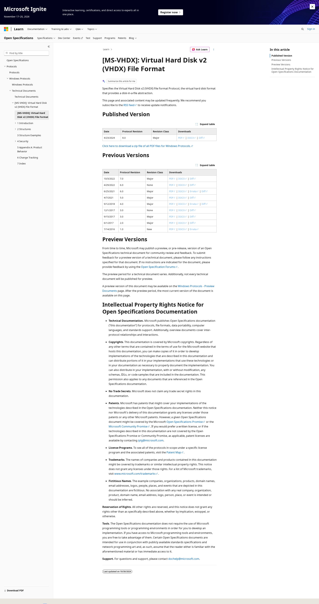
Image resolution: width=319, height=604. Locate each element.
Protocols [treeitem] (14, 72)
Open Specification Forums (158, 267)
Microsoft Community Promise (128, 426)
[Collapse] (49, 46)
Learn (106, 49)
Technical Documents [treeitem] (26, 96)
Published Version (281, 55)
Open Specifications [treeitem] (18, 60)
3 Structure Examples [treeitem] (29, 135)
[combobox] (26, 53)
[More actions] (214, 49)
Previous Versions (281, 60)
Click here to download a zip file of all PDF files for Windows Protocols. (146, 146)
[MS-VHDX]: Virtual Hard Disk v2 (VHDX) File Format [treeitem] (32, 115)
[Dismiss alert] (312, 6)
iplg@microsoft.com (150, 440)
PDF (180, 137)
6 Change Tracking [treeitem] (27, 157)
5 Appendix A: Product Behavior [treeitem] (29, 149)
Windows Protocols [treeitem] (22, 84)
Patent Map (173, 452)
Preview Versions (280, 64)
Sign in (311, 28)
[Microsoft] (6, 29)
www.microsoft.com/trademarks (135, 473)
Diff (201, 137)
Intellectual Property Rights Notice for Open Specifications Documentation (292, 70)
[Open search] (302, 29)
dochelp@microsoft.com (183, 559)
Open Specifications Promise (184, 422)
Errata (193, 191)
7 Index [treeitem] (21, 163)
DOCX (190, 137)
